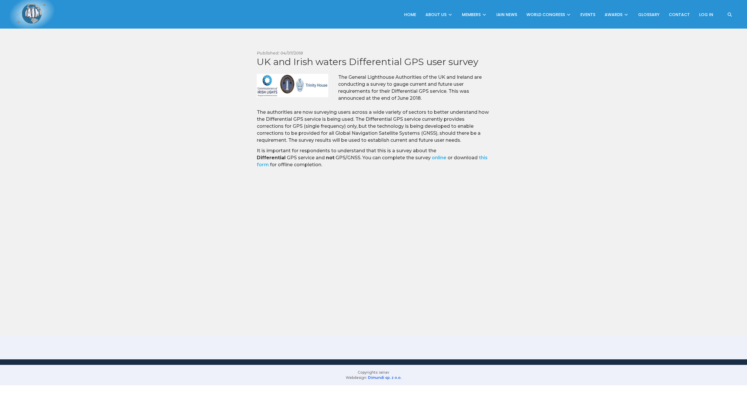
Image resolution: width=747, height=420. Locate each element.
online (439, 157)
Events (587, 15)
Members (472, 15)
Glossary (648, 15)
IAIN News (506, 15)
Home (410, 15)
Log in (706, 15)
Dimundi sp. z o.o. (385, 377)
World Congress (546, 15)
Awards (614, 15)
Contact (679, 15)
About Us (436, 15)
